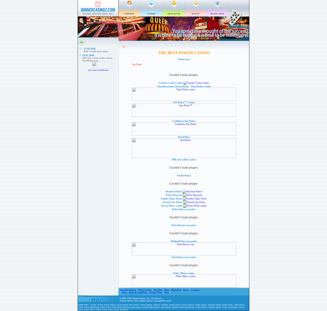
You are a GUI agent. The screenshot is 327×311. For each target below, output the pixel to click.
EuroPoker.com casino (184, 257)
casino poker (122, 304)
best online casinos (121, 307)
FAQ (166, 292)
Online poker (145, 290)
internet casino (214, 304)
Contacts (195, 290)
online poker (174, 304)
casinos (156, 304)
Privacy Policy (155, 292)
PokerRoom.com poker (184, 225)
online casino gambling (88, 307)
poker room (227, 304)
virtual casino (201, 307)
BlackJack (176, 290)
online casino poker (104, 309)
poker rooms (105, 307)
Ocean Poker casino (171, 205)
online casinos (188, 304)
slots (116, 309)
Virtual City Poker (172, 202)
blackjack (124, 309)
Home (124, 292)
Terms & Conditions (138, 292)
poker (112, 304)
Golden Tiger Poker (171, 198)
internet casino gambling (183, 307)
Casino (93, 304)
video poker (239, 304)
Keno (186, 290)
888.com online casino (184, 159)
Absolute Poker (173, 191)
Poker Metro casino (183, 273)
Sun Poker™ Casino (184, 102)
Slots (166, 290)
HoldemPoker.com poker (184, 241)
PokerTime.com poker (184, 209)
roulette (164, 304)
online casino (103, 304)
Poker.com (184, 59)
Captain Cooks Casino (171, 82)
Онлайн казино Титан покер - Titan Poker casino (184, 86)
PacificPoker (184, 175)
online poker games (151, 307)
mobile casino (214, 307)
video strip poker (229, 307)
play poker (165, 307)
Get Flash (136, 64)
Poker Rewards (174, 195)
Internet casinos (128, 290)
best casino (134, 304)
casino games (146, 304)
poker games (201, 304)
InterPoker (184, 137)
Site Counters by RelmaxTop (98, 70)
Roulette (158, 290)
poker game (136, 307)
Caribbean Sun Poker (184, 121)
